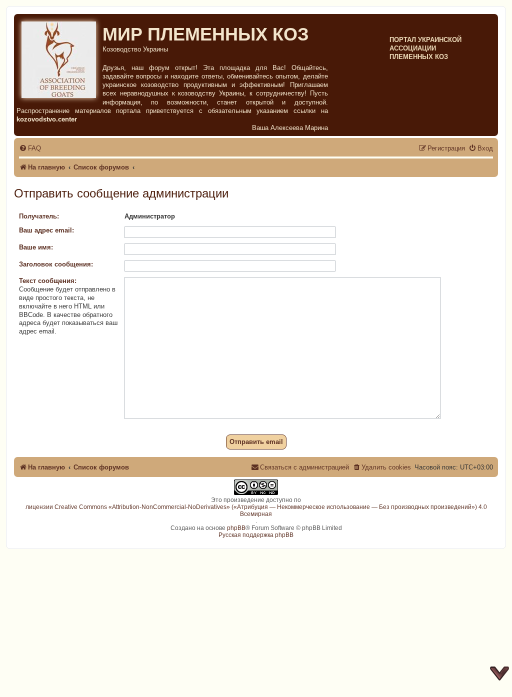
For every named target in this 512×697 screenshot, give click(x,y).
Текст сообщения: (47, 280)
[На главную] (59, 58)
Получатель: (39, 216)
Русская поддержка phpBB (256, 535)
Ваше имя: (36, 247)
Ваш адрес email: (46, 230)
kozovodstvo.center (46, 119)
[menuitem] (30, 148)
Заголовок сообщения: (56, 264)
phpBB (236, 528)
